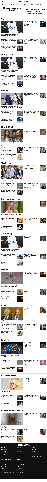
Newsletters (3, 461)
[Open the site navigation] (9, 1)
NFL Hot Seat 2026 (5, 453)
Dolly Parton (12, 4)
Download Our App (5, 464)
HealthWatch (26, 4)
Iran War (6, 4)
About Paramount (20, 461)
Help (18, 466)
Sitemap (3, 468)
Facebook (19, 451)
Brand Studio (4, 466)
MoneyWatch (33, 4)
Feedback (19, 468)
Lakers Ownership (5, 454)
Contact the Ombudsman (22, 470)
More (7, 19)
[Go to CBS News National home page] (23, 1)
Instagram (19, 453)
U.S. (3, 4)
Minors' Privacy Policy (36, 456)
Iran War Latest (4, 451)
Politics (21, 4)
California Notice (35, 451)
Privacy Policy (35, 449)
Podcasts (3, 462)
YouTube (18, 449)
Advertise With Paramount (22, 462)
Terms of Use (34, 454)
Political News (4, 449)
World (17, 4)
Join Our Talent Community (22, 464)
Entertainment (40, 4)
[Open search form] (44, 1)
